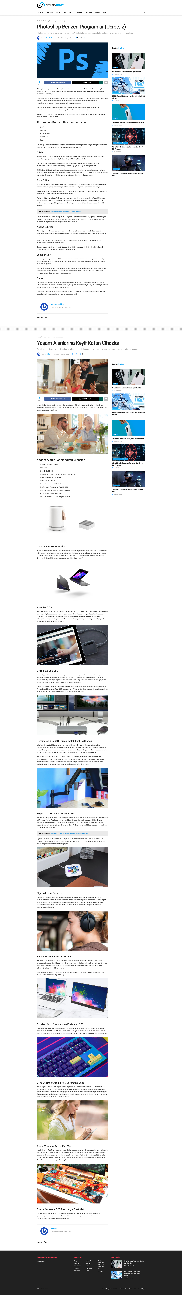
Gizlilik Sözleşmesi (134, 1289)
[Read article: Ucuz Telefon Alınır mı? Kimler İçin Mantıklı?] (128, 61)
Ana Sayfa (39, 21)
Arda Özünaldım (49, 38)
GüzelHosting (41, 1261)
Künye (108, 1289)
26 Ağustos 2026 (117, 100)
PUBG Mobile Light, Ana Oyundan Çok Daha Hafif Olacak (132, 1273)
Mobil (58, 13)
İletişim (143, 1289)
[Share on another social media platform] (106, 82)
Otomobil (89, 1268)
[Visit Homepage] (50, 5)
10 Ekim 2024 (56, 354)
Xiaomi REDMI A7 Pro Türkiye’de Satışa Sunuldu (128, 122)
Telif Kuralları (123, 1289)
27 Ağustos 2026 (117, 74)
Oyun (64, 13)
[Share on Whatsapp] (101, 82)
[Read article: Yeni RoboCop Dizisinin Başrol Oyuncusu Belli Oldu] (128, 163)
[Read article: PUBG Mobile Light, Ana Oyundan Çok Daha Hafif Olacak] (128, 85)
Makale (97, 13)
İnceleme (89, 13)
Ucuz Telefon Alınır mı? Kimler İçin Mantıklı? (126, 72)
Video (105, 13)
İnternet (50, 13)
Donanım (77, 1263)
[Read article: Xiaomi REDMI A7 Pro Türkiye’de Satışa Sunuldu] (128, 112)
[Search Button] (144, 12)
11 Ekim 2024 (60, 38)
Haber (40, 13)
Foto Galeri (77, 1266)
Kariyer (102, 1289)
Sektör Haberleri (101, 1261)
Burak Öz (47, 354)
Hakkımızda (115, 1289)
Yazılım (100, 1271)
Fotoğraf (79, 13)
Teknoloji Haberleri (120, 142)
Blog (71, 13)
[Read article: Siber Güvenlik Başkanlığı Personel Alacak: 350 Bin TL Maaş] (128, 136)
